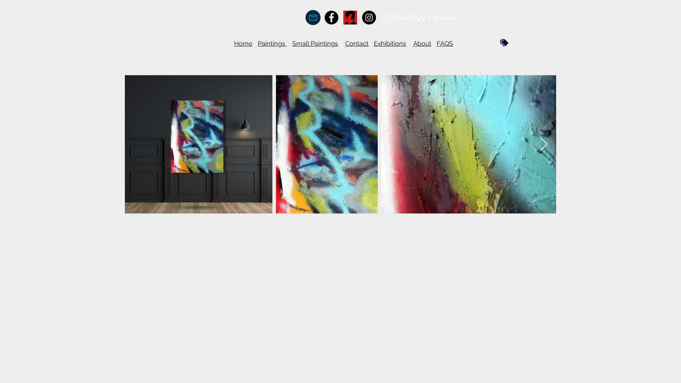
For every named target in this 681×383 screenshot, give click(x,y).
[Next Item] (544, 144)
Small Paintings (315, 43)
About (422, 43)
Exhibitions (390, 43)
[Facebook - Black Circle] (331, 17)
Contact (357, 43)
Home (243, 43)
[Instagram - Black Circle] (369, 17)
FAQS (445, 43)
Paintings (272, 43)
